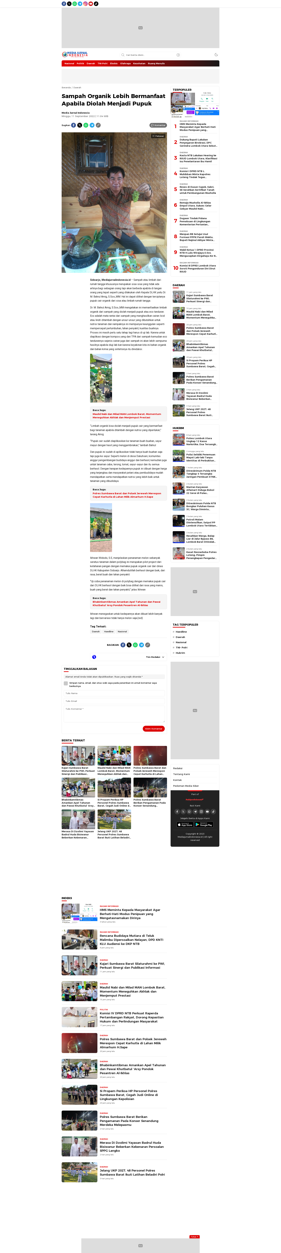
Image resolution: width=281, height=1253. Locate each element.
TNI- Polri (181, 647)
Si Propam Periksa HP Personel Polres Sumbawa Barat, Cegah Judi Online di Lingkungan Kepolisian (114, 804)
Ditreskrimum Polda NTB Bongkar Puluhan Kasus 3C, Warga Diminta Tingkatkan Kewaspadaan (201, 509)
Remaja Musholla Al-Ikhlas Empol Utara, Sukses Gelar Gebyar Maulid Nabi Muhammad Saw (195, 207)
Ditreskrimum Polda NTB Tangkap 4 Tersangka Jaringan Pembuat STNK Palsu (201, 475)
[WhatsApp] (85, 125)
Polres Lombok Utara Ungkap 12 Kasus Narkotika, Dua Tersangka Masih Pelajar (201, 443)
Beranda (66, 87)
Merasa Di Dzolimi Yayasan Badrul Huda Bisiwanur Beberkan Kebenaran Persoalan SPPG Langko (78, 836)
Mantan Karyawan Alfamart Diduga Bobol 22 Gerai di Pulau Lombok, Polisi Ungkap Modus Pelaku (200, 493)
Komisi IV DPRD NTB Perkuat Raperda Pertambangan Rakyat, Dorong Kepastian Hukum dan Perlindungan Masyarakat (132, 1017)
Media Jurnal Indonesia (76, 113)
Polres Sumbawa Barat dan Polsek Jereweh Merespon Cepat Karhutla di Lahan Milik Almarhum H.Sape (127, 495)
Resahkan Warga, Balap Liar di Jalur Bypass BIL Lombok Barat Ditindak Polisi (200, 540)
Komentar (159, 125)
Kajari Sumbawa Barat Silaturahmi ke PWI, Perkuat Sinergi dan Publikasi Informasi (78, 772)
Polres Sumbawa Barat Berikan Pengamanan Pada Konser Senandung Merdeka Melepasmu (150, 804)
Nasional (122, 631)
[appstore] (185, 824)
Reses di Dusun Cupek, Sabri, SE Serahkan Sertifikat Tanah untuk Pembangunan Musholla (198, 190)
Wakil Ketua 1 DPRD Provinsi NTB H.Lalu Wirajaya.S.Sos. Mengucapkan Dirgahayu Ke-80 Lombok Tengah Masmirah (198, 254)
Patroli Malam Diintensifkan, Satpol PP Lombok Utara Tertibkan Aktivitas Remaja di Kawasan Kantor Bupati (201, 525)
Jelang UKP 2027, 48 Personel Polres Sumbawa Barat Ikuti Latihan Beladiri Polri (113, 836)
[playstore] (204, 824)
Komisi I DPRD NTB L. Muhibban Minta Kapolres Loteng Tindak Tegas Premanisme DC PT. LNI (195, 176)
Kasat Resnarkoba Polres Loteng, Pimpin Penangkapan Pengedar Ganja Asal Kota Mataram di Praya (201, 558)
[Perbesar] (114, 271)
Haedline (108, 631)
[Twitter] (79, 125)
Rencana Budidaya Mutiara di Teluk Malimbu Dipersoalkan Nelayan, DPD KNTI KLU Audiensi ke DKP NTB (131, 940)
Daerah (77, 87)
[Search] (178, 55)
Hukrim (180, 652)
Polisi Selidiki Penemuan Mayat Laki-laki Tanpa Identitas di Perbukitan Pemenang (200, 459)
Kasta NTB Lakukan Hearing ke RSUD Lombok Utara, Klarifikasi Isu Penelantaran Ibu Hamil (198, 158)
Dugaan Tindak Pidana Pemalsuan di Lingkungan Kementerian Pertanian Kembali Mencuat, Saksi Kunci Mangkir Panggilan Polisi (197, 224)
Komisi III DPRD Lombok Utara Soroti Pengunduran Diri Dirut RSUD (198, 268)
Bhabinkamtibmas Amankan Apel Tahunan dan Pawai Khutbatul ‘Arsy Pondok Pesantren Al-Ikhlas (126, 603)
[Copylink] (98, 125)
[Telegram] (92, 125)
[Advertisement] (75, 324)
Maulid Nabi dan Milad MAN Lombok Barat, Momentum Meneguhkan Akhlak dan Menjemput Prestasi (127, 416)
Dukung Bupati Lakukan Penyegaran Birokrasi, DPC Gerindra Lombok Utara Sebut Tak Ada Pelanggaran (198, 144)
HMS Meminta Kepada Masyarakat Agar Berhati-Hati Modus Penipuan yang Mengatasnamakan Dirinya (130, 914)
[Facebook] (73, 125)
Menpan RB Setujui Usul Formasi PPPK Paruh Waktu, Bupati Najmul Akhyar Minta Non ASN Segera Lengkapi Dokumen (196, 240)
